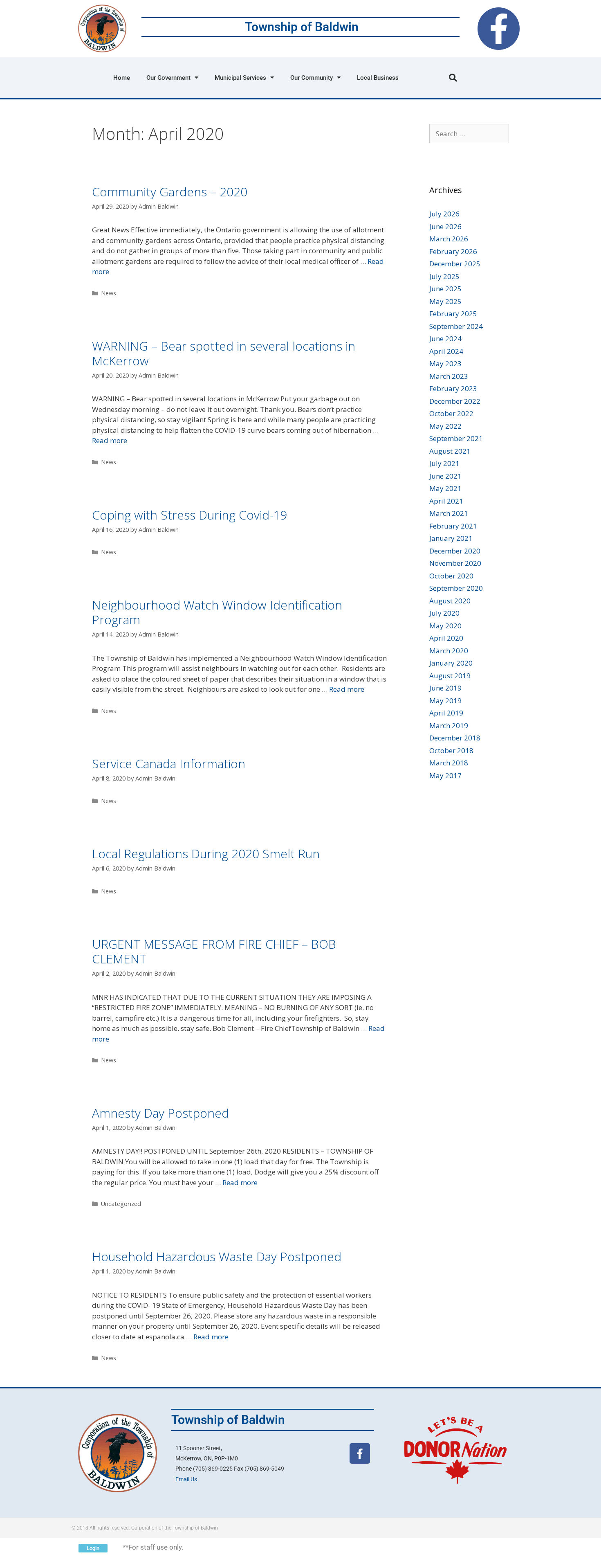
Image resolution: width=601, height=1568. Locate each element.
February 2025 (453, 313)
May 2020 (445, 625)
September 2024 (456, 326)
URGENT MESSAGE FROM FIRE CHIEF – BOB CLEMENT (214, 951)
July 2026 (444, 213)
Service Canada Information (168, 763)
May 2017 (445, 775)
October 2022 (451, 413)
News (108, 293)
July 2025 (444, 276)
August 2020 (450, 600)
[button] (453, 78)
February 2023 (453, 388)
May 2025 (445, 301)
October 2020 (451, 575)
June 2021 (445, 476)
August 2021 (450, 451)
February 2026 (453, 251)
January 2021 (451, 538)
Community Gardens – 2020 (169, 191)
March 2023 (448, 376)
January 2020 (451, 663)
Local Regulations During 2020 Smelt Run (206, 853)
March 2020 (448, 650)
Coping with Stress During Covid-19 (189, 514)
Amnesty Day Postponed (160, 1113)
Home (121, 77)
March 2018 (448, 762)
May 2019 (445, 700)
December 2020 (454, 551)
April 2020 (446, 638)
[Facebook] (499, 28)
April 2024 (446, 351)
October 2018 (451, 750)
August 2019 (450, 675)
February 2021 (453, 526)
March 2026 (448, 238)
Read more (109, 440)
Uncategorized (121, 1204)
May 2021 (445, 488)
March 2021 (448, 513)
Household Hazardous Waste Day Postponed (216, 1256)
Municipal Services (240, 77)
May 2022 (445, 426)
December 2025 (454, 263)
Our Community (311, 77)
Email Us (186, 1479)
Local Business (378, 77)
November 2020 (455, 563)
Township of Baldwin (302, 27)
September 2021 (456, 438)
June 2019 (445, 688)
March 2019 (448, 725)
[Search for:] (469, 133)
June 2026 (445, 226)
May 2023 (445, 363)
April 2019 (446, 713)
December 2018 (454, 737)
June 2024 (445, 338)
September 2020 (456, 588)
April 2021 (446, 501)
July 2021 (444, 463)
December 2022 (454, 401)
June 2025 (445, 288)
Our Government (168, 77)
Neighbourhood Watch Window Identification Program (217, 612)
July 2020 (444, 613)
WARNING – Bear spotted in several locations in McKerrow (223, 353)
